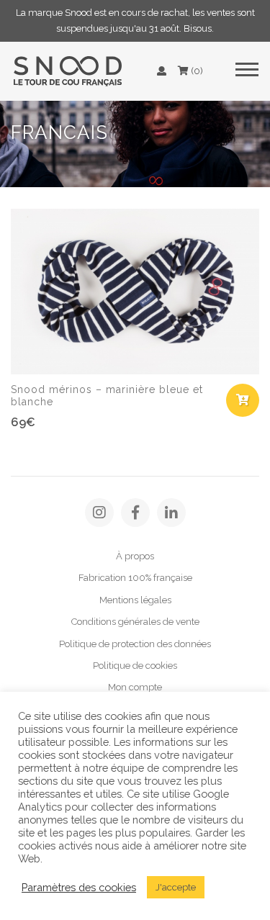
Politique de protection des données (135, 644)
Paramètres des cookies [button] (79, 887)
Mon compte (135, 687)
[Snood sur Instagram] (99, 512)
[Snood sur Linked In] (171, 512)
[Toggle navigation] (247, 71)
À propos (135, 556)
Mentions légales (135, 600)
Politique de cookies (135, 665)
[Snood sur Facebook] (135, 512)
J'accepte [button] (176, 887)
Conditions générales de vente (135, 621)
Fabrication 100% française (135, 577)
